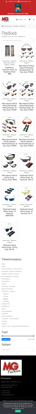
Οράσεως (6, 294)
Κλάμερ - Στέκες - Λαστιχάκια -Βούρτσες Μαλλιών (15, 326)
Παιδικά (5, 299)
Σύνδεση (20, 19)
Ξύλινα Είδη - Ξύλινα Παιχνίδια (10, 318)
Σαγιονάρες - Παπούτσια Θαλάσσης (12, 271)
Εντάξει (18, 411)
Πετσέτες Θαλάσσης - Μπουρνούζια (12, 269)
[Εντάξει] (34, 407)
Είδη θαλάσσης (6, 279)
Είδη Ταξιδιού (6, 281)
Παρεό (3, 266)
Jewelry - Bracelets (7, 316)
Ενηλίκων (5, 296)
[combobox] (18, 349)
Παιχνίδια (4, 321)
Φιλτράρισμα (6, 339)
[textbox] (18, 349)
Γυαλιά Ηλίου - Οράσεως (8, 291)
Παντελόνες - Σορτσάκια (8, 286)
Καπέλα (4, 309)
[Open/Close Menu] (33, 19)
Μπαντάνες (5, 313)
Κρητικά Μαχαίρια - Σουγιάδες (10, 276)
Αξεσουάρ (6, 301)
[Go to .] (2, 26)
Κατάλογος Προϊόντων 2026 (18, 14)
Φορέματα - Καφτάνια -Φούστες (10, 274)
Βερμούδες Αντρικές (7, 289)
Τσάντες (4, 284)
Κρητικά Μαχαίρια (7, 311)
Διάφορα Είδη (6, 304)
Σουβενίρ (4, 323)
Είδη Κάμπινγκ (5, 306)
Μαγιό (3, 264)
